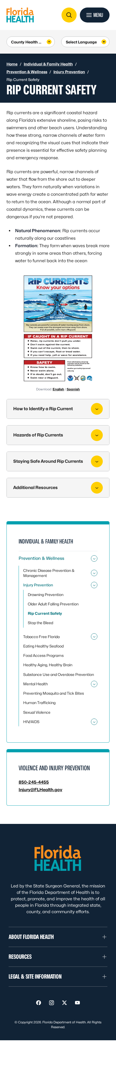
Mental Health (35, 684)
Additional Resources (35, 487)
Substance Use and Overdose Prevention (58, 674)
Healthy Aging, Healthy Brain (47, 664)
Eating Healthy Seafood (43, 646)
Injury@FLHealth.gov (40, 789)
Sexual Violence (36, 712)
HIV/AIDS (31, 721)
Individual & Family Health (48, 64)
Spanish (73, 389)
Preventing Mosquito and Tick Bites (53, 693)
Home (12, 64)
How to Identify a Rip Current (43, 408)
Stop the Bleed (40, 622)
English (58, 389)
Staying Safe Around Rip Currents (48, 461)
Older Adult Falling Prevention (53, 604)
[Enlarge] (88, 279)
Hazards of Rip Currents (38, 435)
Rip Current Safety (45, 613)
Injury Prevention (69, 71)
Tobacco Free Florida (41, 636)
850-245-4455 (34, 782)
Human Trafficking (39, 702)
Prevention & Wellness (26, 71)
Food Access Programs (43, 655)
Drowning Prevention (45, 594)
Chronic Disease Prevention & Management (48, 573)
